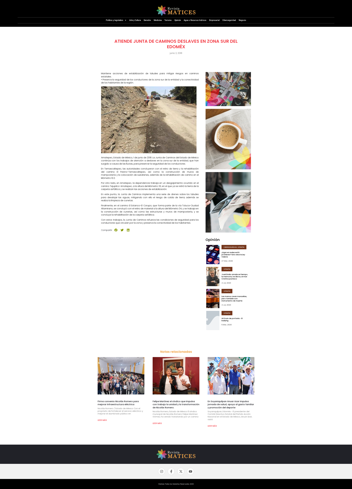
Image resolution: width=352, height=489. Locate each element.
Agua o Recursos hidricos (195, 20)
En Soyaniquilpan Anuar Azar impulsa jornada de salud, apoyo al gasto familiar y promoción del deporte (231, 404)
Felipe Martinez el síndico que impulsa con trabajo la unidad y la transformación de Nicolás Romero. (176, 404)
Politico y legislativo (114, 20)
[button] (116, 230)
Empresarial (214, 20)
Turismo (168, 20)
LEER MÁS (102, 420)
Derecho (147, 20)
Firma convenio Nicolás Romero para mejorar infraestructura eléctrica (118, 403)
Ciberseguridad (229, 20)
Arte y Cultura (135, 20)
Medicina (158, 20)
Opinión (177, 20)
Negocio (242, 20)
